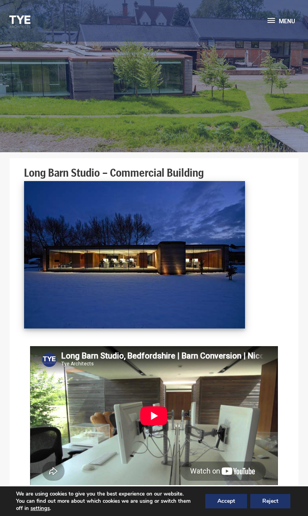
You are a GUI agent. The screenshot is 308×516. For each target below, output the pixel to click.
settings (40, 508)
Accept (226, 501)
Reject (270, 501)
